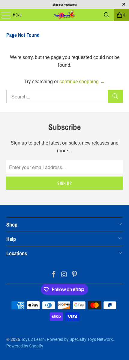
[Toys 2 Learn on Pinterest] (74, 274)
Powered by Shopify (24, 346)
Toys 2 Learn (33, 339)
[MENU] (2, 15)
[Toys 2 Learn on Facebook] (53, 274)
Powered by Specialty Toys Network (80, 339)
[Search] (106, 15)
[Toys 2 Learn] (64, 15)
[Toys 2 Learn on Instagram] (64, 274)
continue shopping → (82, 81)
